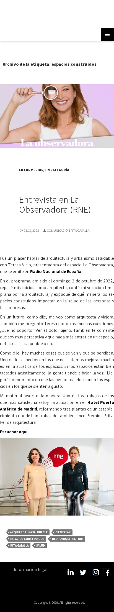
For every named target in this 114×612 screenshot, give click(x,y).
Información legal (31, 569)
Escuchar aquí (13, 432)
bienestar (63, 532)
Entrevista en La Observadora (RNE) (55, 204)
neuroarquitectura (67, 539)
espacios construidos (27, 539)
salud (40, 545)
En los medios (31, 170)
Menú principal (107, 34)
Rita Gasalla (19, 545)
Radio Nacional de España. (56, 271)
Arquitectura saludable (29, 532)
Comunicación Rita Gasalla (68, 230)
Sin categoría (57, 170)
